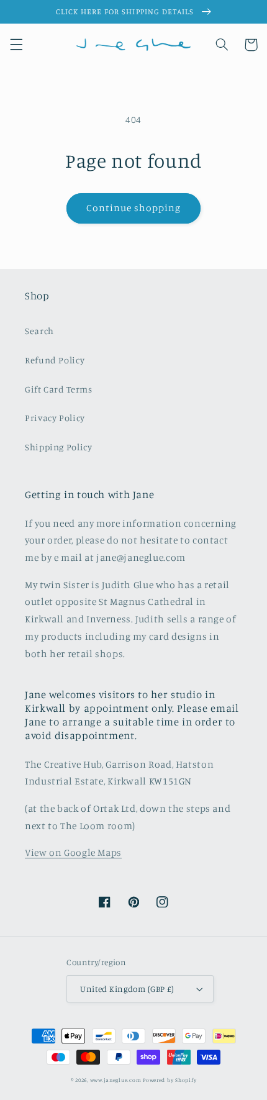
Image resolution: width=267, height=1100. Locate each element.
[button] (16, 44)
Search (39, 330)
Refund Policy (54, 360)
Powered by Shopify (169, 1079)
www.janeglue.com (116, 1079)
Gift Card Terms (58, 389)
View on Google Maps (73, 852)
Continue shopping (133, 208)
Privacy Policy (55, 417)
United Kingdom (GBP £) (127, 989)
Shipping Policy (58, 447)
